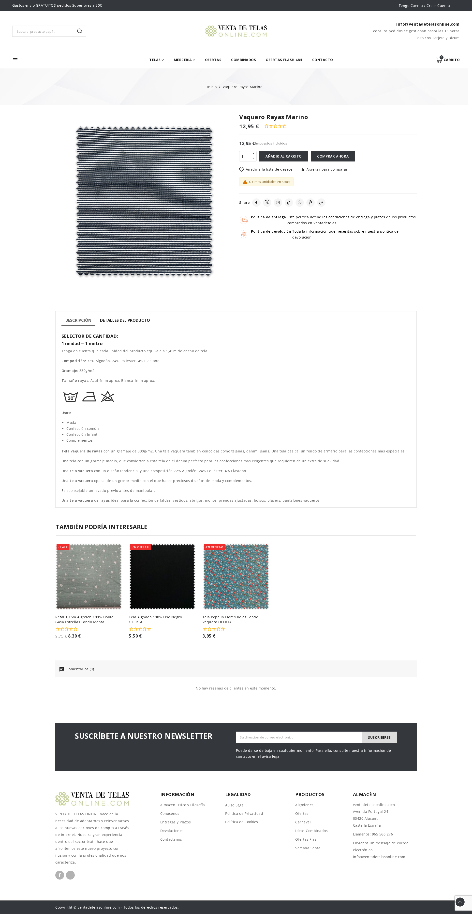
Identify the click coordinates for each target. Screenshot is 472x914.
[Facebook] (256, 202)
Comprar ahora (333, 156)
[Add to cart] (121, 578)
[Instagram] (278, 202)
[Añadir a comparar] (121, 559)
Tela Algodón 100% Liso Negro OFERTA (155, 619)
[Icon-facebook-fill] (59, 875)
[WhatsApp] (299, 202)
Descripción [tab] (78, 320)
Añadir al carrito (284, 156)
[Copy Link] (321, 202)
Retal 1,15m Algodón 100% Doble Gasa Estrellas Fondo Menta (84, 619)
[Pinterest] (310, 202)
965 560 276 (382, 834)
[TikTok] (289, 202)
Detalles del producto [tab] (125, 320)
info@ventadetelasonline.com (379, 856)
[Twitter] (267, 202)
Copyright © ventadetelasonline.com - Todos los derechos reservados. (117, 907)
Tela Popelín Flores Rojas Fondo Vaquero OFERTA (230, 619)
